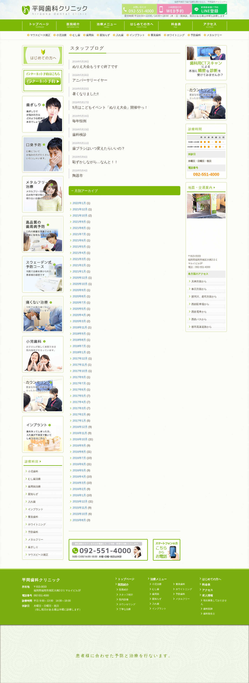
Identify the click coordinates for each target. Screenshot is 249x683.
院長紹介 (123, 589)
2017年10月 (80, 370)
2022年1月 (79, 203)
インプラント (137, 35)
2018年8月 (79, 339)
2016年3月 (79, 482)
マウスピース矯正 (39, 35)
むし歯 (76, 35)
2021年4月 (79, 252)
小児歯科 (33, 471)
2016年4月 (79, 476)
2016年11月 (80, 433)
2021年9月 (79, 221)
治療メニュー (107, 25)
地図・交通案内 (201, 187)
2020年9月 (79, 290)
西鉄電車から (199, 311)
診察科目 (32, 461)
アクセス (209, 25)
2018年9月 (79, 333)
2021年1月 (79, 271)
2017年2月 (79, 414)
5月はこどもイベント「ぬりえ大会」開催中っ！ (110, 107)
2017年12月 (80, 358)
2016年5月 (79, 470)
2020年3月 (79, 321)
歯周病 (89, 35)
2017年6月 (79, 389)
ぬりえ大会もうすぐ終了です (95, 67)
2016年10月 (80, 439)
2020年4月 (79, 314)
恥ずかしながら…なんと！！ (95, 162)
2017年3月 (79, 408)
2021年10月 (80, 215)
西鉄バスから (199, 319)
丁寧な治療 (125, 609)
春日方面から (199, 288)
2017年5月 (79, 395)
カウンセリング (127, 604)
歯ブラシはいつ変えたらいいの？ (98, 148)
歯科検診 (79, 135)
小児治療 (61, 35)
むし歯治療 (34, 478)
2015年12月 (80, 501)
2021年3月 (79, 258)
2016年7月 (79, 457)
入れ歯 (119, 35)
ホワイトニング (175, 35)
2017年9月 (79, 377)
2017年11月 (80, 364)
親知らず (104, 35)
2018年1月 (79, 352)
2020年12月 (80, 277)
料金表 (175, 25)
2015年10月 (80, 513)
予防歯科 (195, 35)
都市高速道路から (201, 326)
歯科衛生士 (209, 613)
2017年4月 (79, 401)
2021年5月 (79, 246)
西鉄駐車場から (200, 304)
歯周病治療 (34, 486)
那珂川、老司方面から (204, 296)
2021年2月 (79, 265)
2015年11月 (80, 507)
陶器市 (77, 176)
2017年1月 (79, 420)
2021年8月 (79, 227)
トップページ (39, 25)
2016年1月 (79, 495)
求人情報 (207, 595)
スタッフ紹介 (126, 594)
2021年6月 (79, 240)
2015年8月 (79, 520)
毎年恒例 (79, 121)
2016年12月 (80, 426)
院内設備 (123, 599)
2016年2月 (79, 488)
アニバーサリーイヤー (89, 80)
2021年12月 (80, 209)
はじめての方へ (141, 25)
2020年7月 (79, 302)
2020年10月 (80, 283)
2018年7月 (79, 346)
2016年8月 (79, 451)
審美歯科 (155, 35)
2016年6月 (79, 464)
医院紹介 (73, 25)
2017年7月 (79, 383)
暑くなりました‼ (85, 94)
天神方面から (199, 281)
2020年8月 (79, 296)
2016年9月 (79, 445)
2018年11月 (80, 327)
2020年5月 (79, 308)
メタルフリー (214, 35)
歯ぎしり (33, 547)
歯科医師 (208, 608)
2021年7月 (79, 234)
